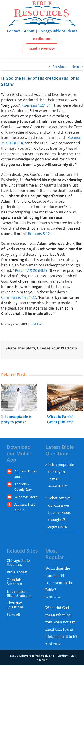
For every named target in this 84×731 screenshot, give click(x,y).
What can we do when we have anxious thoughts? (59, 509)
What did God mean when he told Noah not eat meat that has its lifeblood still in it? (61, 622)
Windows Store (25, 497)
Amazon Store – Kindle (26, 507)
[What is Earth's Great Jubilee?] (65, 386)
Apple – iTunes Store (25, 474)
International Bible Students (19, 593)
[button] (4, 404)
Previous (59, 66)
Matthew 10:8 (65, 656)
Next (75, 66)
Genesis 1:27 (34, 105)
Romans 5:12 (39, 233)
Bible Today (17, 572)
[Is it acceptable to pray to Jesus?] (19, 386)
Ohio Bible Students (15, 581)
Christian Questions (15, 605)
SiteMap (42, 660)
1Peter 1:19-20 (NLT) (30, 270)
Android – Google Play (23, 487)
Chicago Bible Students (57, 31)
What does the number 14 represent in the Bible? (59, 579)
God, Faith (37, 324)
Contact (13, 31)
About (29, 31)
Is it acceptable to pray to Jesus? (61, 471)
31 (49, 105)
